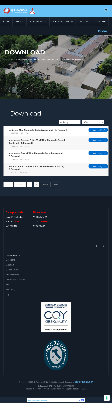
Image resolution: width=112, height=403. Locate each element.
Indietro (19, 184)
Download (102, 31)
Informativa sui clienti (15, 279)
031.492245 (11, 225)
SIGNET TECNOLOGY (84, 382)
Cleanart (84, 21)
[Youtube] (103, 245)
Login (8, 294)
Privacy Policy (12, 274)
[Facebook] (96, 245)
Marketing (10, 289)
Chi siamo (10, 259)
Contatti (101, 21)
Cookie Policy (12, 269)
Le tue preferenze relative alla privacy (63, 400)
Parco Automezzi (63, 21)
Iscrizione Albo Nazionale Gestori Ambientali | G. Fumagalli (38, 129)
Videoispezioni (38, 21)
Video (8, 284)
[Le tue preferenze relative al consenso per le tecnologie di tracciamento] (107, 398)
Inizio (8, 184)
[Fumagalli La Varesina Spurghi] (19, 11)
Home (6, 21)
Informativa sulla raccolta (37, 400)
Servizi (19, 21)
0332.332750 (39, 225)
